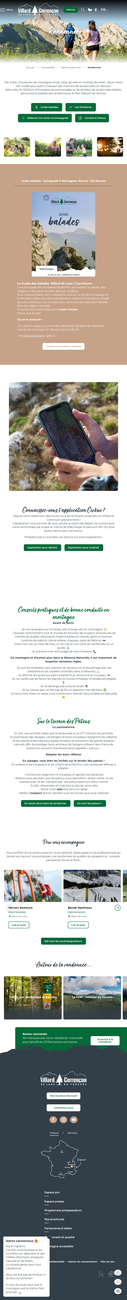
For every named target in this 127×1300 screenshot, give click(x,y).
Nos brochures (54, 1219)
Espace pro (52, 1192)
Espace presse (54, 1201)
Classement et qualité (59, 1237)
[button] (82, 10)
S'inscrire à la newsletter (105, 1040)
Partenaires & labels (58, 1228)
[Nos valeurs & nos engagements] (89, 11)
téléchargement (34, 335)
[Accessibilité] (96, 10)
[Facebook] (53, 1120)
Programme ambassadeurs (63, 1210)
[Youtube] (74, 1120)
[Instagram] (63, 1120)
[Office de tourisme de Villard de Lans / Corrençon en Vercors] (38, 9)
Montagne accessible (58, 1246)
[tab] (31, 181)
